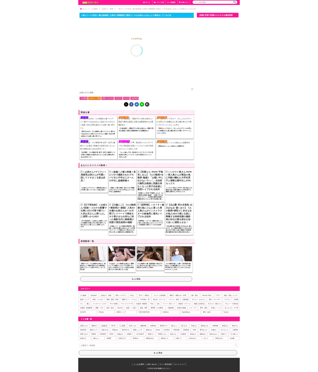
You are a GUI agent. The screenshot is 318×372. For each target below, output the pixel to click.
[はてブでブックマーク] (137, 104)
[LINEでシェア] (142, 104)
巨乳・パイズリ (108, 98)
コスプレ (119, 98)
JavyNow (135, 98)
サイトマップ (179, 364)
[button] (234, 2)
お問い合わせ (151, 364)
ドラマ (126, 98)
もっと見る (136, 279)
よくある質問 (138, 364)
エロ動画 (84, 98)
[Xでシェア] (126, 104)
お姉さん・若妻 (95, 98)
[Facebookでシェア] (131, 104)
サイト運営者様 (165, 364)
